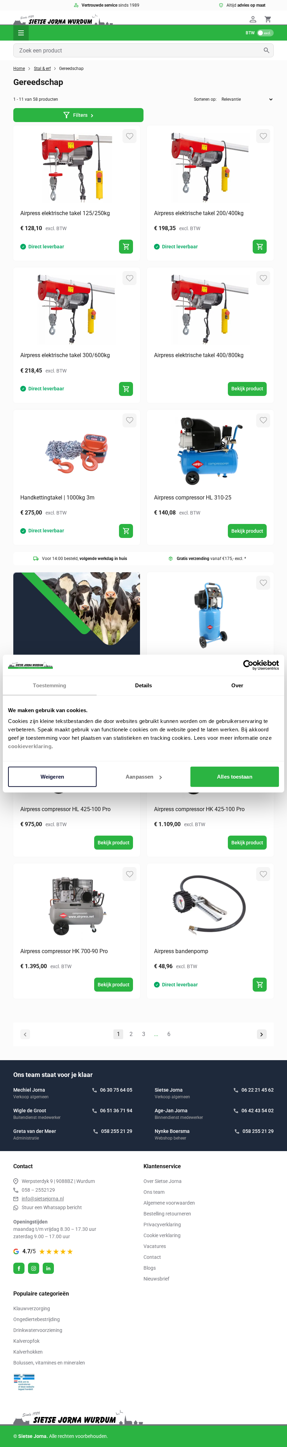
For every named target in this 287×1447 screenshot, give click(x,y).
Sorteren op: (205, 99)
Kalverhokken (28, 1352)
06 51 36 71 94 (116, 1110)
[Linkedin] (48, 1268)
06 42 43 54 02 (257, 1110)
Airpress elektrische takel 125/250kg (65, 213)
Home (19, 68)
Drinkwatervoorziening (37, 1330)
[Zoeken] (269, 50)
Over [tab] (237, 685)
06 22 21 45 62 (257, 1090)
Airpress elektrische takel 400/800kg (199, 355)
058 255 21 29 (116, 1131)
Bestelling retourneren (167, 1214)
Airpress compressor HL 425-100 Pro (65, 809)
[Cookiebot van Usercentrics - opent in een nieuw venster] (248, 665)
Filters (80, 115)
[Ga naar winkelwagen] (268, 19)
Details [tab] (143, 685)
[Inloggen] (254, 19)
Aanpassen (139, 777)
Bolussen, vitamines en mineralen (49, 1363)
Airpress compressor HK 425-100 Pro (199, 809)
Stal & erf (42, 68)
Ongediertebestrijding (36, 1319)
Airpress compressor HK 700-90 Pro (64, 951)
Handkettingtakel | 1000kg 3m (57, 497)
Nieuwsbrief (156, 1279)
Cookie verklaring (162, 1235)
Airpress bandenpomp (181, 951)
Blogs (150, 1268)
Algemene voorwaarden (169, 1203)
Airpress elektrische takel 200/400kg (199, 213)
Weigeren (52, 777)
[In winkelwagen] (126, 247)
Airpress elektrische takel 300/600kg (65, 355)
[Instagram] (33, 1268)
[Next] (262, 1034)
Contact (152, 1257)
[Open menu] (21, 33)
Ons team (154, 1192)
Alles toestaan (234, 777)
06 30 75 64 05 (116, 1090)
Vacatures (155, 1246)
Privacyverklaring (162, 1224)
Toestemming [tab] (49, 685)
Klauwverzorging (31, 1308)
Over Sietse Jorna (163, 1181)
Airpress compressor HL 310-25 (192, 497)
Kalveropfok (26, 1341)
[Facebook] (18, 1268)
